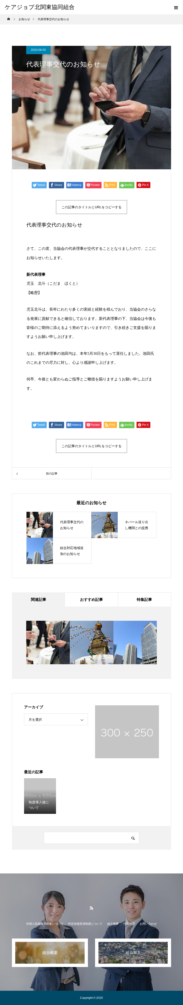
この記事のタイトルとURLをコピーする (91, 207)
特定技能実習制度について (85, 923)
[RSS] (91, 907)
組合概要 (113, 923)
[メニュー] (176, 7)
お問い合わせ (148, 923)
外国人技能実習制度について (44, 923)
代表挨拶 (129, 923)
